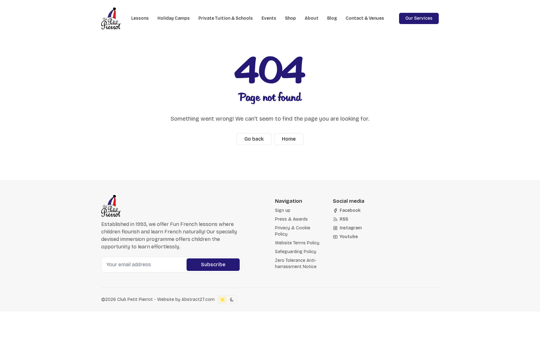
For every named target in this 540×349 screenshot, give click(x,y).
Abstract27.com (198, 299)
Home (289, 139)
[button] (282, 210)
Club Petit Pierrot (135, 299)
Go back (254, 139)
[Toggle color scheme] (227, 299)
